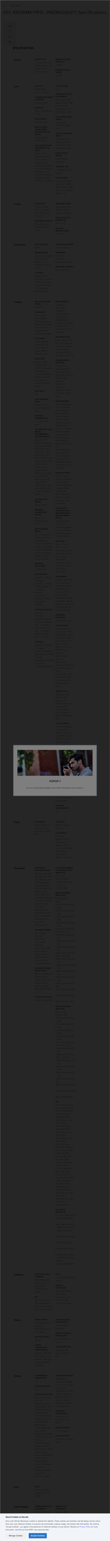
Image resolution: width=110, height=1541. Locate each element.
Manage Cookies (16, 1535)
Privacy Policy (85, 1526)
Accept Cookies (38, 1535)
